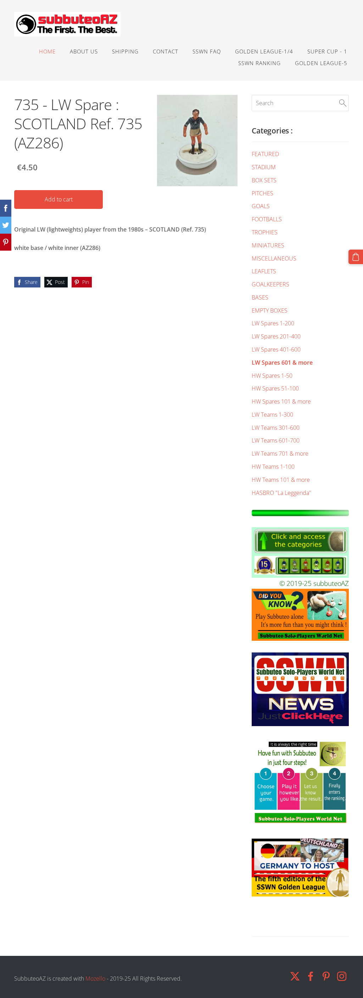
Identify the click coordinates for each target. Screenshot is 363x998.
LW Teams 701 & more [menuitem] (280, 453)
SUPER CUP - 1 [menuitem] (327, 51)
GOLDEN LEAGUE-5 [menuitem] (321, 63)
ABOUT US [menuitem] (84, 51)
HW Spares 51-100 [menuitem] (275, 388)
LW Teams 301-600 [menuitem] (276, 428)
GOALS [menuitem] (261, 206)
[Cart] (355, 257)
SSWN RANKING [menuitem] (259, 63)
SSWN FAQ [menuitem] (206, 51)
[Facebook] (310, 976)
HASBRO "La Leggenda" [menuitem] (281, 493)
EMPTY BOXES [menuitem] (269, 310)
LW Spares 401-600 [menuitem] (276, 349)
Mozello (95, 978)
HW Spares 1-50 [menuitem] (272, 376)
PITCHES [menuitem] (262, 193)
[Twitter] (295, 976)
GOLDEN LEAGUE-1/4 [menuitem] (264, 51)
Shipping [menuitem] (125, 51)
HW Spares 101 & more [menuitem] (281, 401)
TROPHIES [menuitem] (265, 232)
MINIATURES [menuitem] (268, 245)
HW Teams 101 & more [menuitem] (281, 480)
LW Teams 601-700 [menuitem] (276, 440)
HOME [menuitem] (47, 51)
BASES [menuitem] (260, 297)
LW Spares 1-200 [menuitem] (273, 323)
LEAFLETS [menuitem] (264, 271)
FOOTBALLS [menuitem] (267, 219)
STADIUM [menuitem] (264, 167)
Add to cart (59, 199)
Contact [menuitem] (165, 51)
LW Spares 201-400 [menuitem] (276, 336)
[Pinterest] (326, 976)
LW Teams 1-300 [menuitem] (272, 414)
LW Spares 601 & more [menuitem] (282, 362)
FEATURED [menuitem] (265, 154)
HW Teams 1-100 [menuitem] (273, 467)
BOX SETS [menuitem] (264, 180)
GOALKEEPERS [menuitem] (270, 284)
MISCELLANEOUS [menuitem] (274, 258)
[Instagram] (342, 976)
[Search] (342, 103)
